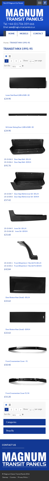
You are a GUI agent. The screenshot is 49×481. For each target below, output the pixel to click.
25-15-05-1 (22, 263)
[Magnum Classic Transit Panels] (24, 15)
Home (5, 43)
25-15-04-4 (17, 162)
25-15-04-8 (21, 197)
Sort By (7, 65)
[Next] (20, 61)
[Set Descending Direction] (22, 65)
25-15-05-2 (23, 266)
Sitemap (5, 477)
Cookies (13, 477)
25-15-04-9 (15, 228)
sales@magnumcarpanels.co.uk (22, 27)
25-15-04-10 (15, 231)
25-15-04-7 (21, 194)
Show (25, 60)
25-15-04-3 (17, 159)
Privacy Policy (23, 477)
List (10, 56)
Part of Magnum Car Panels (13, 3)
